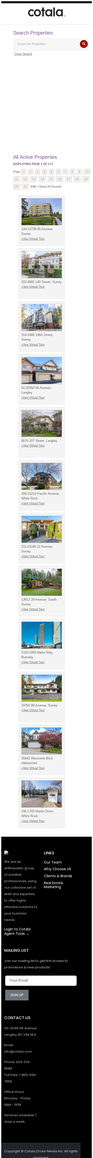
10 (87, 171)
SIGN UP (16, 995)
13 (33, 179)
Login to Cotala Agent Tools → (17, 931)
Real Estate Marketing (53, 885)
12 (25, 179)
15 (51, 179)
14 (42, 179)
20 (16, 186)
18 (77, 179)
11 (16, 179)
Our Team (53, 862)
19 (86, 179)
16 (60, 179)
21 (25, 186)
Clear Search (23, 54)
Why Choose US (57, 869)
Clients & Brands (58, 876)
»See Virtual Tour (33, 239)
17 (68, 179)
